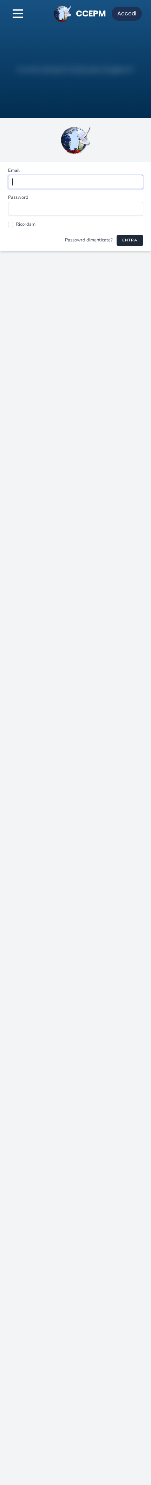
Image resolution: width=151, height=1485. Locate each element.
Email (14, 170)
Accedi (126, 13)
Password (18, 197)
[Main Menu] (18, 13)
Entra (130, 240)
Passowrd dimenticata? (89, 240)
